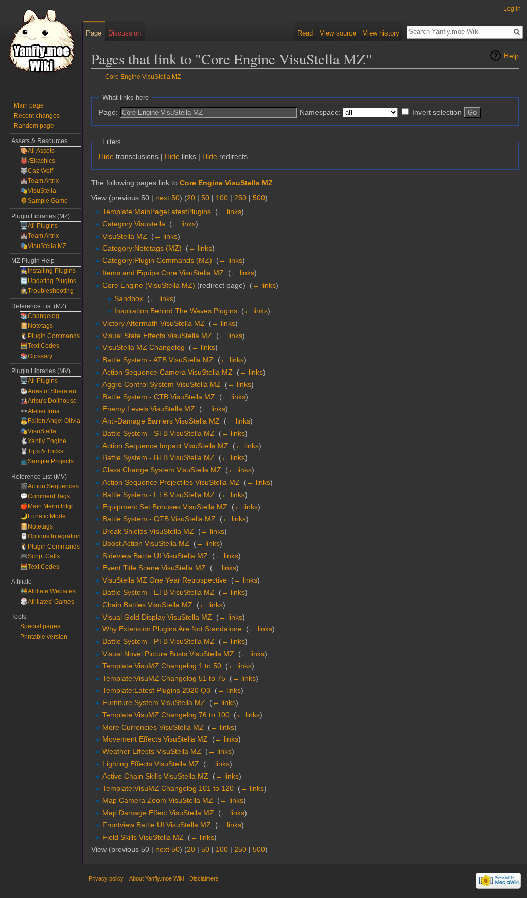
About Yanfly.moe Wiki (156, 878)
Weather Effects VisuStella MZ (151, 751)
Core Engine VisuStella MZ (143, 76)
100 (222, 197)
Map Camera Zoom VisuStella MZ (157, 800)
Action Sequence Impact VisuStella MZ (165, 446)
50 (205, 197)
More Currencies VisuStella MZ (153, 727)
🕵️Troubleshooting (47, 290)
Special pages (40, 626)
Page (93, 33)
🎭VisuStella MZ (43, 246)
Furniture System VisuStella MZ (153, 702)
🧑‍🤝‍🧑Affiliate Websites (48, 591)
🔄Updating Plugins (48, 281)
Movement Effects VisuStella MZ (155, 739)
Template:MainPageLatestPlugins (156, 211)
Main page (29, 105)
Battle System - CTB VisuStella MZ (158, 397)
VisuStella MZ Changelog (143, 347)
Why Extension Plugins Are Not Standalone (172, 629)
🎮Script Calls (40, 556)
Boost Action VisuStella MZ (145, 543)
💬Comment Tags (45, 496)
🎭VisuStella (38, 191)
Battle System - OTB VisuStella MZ (159, 519)
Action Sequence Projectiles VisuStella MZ (171, 482)
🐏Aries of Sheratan (48, 391)
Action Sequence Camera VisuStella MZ (167, 372)
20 (191, 197)
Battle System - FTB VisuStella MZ (158, 494)
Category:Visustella (133, 224)
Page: (108, 112)
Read (305, 33)
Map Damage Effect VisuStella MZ (158, 812)
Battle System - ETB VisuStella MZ (158, 592)
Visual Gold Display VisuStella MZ (157, 617)
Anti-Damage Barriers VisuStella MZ (161, 421)
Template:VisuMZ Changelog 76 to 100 (166, 715)
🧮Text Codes (39, 345)
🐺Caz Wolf (36, 170)
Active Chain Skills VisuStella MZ (155, 776)
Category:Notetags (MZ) (142, 248)
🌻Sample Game (44, 200)
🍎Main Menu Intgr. (47, 506)
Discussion (124, 33)
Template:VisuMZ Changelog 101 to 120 (168, 788)
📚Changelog (39, 316)
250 (240, 197)
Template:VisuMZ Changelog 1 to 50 (161, 666)
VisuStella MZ (124, 236)
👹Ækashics (37, 160)
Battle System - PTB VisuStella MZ (158, 641)
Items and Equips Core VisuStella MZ (163, 273)
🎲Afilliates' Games (47, 601)
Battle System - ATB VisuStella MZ (158, 360)
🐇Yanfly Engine (43, 441)
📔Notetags (36, 325)
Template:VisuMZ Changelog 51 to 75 (163, 678)
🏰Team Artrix (39, 180)
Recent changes (37, 115)
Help (511, 55)
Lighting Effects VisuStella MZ (150, 764)
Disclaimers (204, 878)
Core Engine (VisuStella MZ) (148, 285)
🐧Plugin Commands (50, 336)
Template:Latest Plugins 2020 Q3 (156, 690)
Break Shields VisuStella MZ (148, 531)
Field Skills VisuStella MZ (143, 837)
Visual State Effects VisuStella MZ (157, 335)
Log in (512, 8)
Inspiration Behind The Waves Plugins (175, 311)
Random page (34, 125)
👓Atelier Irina (40, 411)
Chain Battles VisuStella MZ (147, 605)
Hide (106, 156)
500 (259, 197)
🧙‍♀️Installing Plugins (48, 270)
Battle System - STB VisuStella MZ (158, 433)
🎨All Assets (37, 150)
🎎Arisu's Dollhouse (48, 400)
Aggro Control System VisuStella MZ (161, 384)
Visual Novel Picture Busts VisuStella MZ (168, 653)
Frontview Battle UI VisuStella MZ (156, 825)
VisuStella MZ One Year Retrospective (164, 580)
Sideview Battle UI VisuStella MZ (155, 556)
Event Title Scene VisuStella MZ (154, 568)
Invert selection (437, 112)
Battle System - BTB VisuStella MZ (158, 457)
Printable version (43, 636)
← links (229, 211)
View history (381, 33)
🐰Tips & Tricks (41, 451)
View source (338, 33)
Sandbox (128, 298)
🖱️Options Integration (50, 536)
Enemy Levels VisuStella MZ (148, 408)
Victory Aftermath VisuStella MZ (153, 323)
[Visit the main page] (41, 41)
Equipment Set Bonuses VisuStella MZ (164, 507)
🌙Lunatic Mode (43, 516)
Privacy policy (106, 878)
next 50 (167, 197)
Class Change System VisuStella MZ (161, 470)
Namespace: (320, 112)
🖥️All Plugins (39, 226)
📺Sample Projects (47, 461)
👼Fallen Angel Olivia (50, 421)
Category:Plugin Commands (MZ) (157, 260)
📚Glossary (36, 356)
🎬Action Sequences (49, 486)
